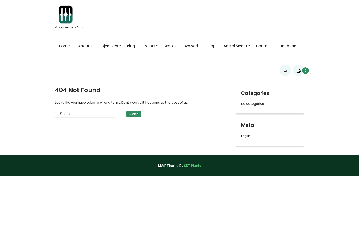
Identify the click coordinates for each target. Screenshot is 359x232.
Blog (131, 45)
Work (168, 45)
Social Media (235, 45)
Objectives (108, 45)
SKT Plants (192, 165)
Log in (245, 136)
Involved (190, 45)
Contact (263, 45)
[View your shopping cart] (298, 69)
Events (149, 45)
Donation (287, 45)
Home (64, 45)
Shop (211, 45)
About (83, 45)
